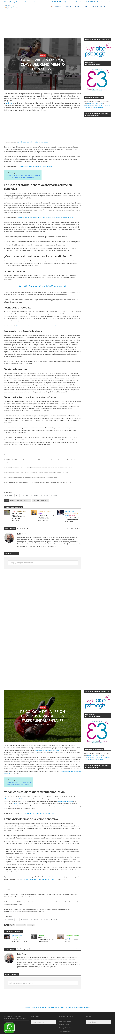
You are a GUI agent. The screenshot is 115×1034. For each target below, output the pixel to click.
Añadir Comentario (38, 73)
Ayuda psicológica (70, 511)
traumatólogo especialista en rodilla (47, 750)
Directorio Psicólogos (103, 2)
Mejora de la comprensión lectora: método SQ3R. (46, 939)
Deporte (42, 55)
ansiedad (9, 103)
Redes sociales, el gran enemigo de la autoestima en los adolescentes (46, 518)
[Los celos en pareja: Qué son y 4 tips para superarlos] (60, 512)
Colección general (97, 107)
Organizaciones (21, 511)
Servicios (68, 6)
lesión (24, 925)
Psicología (58, 6)
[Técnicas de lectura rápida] (60, 937)
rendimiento (44, 500)
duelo (18, 925)
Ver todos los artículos (73, 528)
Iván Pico (49, 73)
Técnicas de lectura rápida (72, 940)
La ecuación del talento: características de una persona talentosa (18, 517)
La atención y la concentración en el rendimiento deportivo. (35, 166)
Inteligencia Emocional (44, 511)
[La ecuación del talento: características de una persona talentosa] (7, 512)
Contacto (103, 6)
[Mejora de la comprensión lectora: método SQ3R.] (34, 937)
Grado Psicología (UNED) (95, 103)
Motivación (27, 500)
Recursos (77, 6)
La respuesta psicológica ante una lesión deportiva (37, 813)
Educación (41, 935)
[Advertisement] (57, 25)
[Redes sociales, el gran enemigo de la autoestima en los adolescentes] (34, 512)
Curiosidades (15, 938)
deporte (19, 500)
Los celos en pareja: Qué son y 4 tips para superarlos (72, 519)
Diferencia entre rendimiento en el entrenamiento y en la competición (36, 326)
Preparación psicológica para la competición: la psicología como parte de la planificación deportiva (46, 217)
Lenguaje (22, 938)
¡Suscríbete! (68, 2)
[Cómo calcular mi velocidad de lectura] (7, 937)
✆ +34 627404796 (90, 2)
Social (40, 513)
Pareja (67, 515)
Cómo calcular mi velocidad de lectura (19, 940)
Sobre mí (95, 6)
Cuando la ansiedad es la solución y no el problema (33, 142)
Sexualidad (72, 515)
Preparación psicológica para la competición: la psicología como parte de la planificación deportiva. (58, 1007)
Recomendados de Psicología (93, 105)
